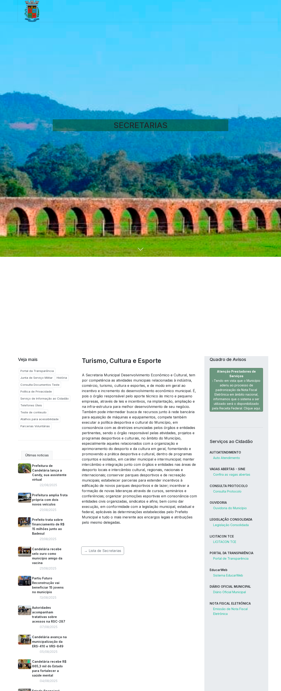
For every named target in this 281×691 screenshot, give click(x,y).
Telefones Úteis (31, 405)
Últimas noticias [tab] (37, 455)
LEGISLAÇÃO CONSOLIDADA (231, 519)
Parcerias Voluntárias (35, 426)
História (62, 377)
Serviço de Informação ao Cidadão (44, 398)
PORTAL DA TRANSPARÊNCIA (231, 553)
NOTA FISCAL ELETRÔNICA (230, 603)
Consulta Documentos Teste (39, 384)
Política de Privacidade (36, 391)
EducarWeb (218, 570)
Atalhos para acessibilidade (39, 419)
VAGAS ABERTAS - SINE (227, 469)
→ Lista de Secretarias (102, 550)
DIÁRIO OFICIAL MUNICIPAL (230, 586)
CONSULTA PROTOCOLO (229, 486)
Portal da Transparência (37, 371)
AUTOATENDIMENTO (225, 452)
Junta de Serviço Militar (36, 377)
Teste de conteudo (33, 412)
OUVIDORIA (218, 502)
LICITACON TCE (222, 536)
